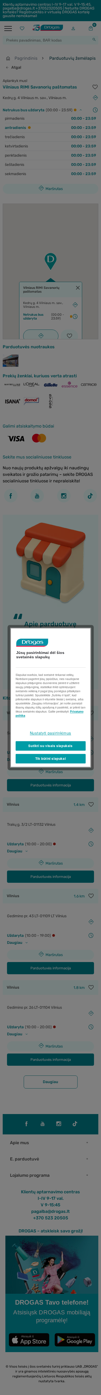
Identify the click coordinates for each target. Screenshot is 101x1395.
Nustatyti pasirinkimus (50, 733)
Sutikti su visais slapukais (50, 746)
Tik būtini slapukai (50, 758)
